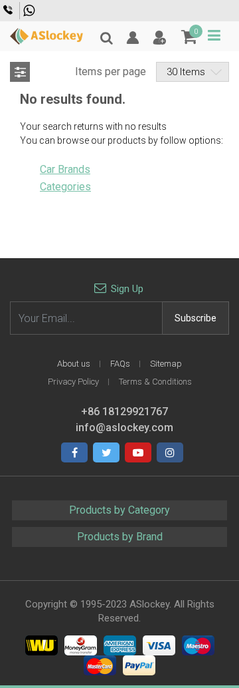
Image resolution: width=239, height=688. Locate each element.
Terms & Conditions (155, 382)
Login (133, 38)
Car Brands (65, 169)
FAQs (120, 364)
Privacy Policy (73, 382)
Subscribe (195, 318)
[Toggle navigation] (214, 36)
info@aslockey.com (124, 427)
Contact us (9, 10)
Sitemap (166, 364)
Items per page (110, 71)
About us (73, 364)
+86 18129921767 (30, 10)
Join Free (159, 38)
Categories (65, 186)
